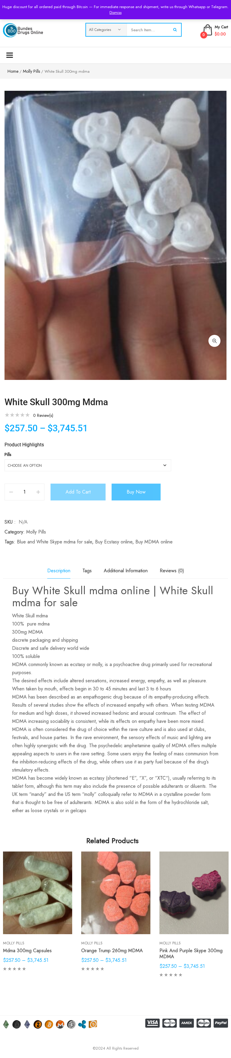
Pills (8, 454)
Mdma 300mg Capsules (27, 950)
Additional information (126, 570)
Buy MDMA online (154, 541)
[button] (214, 341)
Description (58, 570)
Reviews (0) (172, 570)
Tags (87, 570)
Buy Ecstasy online (113, 541)
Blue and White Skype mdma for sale (54, 541)
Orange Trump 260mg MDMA (112, 950)
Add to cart (78, 491)
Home (13, 71)
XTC (161, 778)
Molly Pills (31, 71)
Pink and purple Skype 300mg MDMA (191, 953)
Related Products (112, 841)
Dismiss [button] (115, 12)
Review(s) (43, 415)
